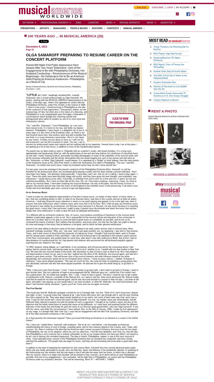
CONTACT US (129, 372)
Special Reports (130, 22)
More (150, 22)
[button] (177, 14)
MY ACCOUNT (183, 7)
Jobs (78, 22)
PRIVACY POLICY (104, 377)
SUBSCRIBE (158, 7)
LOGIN (170, 7)
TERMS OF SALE (127, 377)
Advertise (167, 22)
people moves (79, 28)
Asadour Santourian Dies (165, 82)
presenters (28, 28)
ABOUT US (82, 372)
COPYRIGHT (84, 377)
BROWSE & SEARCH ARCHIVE (171, 174)
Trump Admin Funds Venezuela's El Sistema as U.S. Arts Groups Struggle (171, 94)
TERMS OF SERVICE (122, 375)
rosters (97, 28)
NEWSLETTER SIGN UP (93, 375)
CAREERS (93, 22)
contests (113, 28)
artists (44, 28)
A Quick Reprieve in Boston (166, 100)
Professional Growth (54, 22)
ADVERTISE (112, 372)
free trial (141, 7)
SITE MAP (97, 372)
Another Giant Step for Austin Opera (170, 71)
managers (59, 28)
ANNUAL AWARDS (132, 28)
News (109, 22)
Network (28, 22)
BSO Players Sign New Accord (168, 53)
